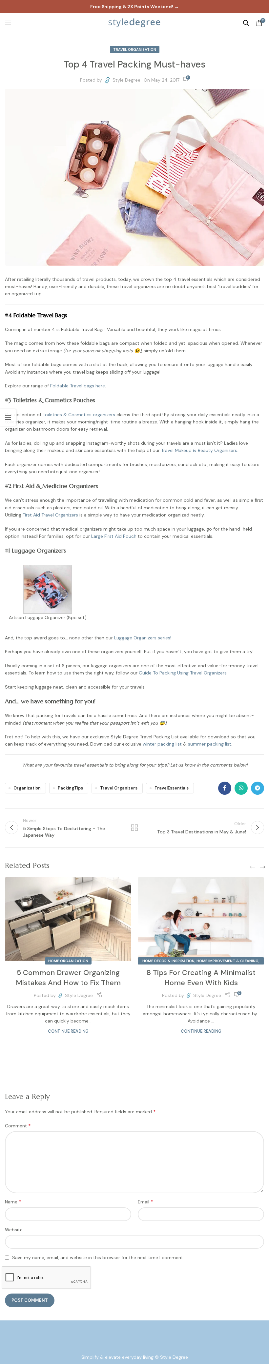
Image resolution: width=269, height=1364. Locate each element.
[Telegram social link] (257, 788)
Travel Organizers (118, 788)
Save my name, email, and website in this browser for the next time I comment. (98, 1257)
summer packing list (209, 744)
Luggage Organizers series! (142, 638)
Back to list (134, 827)
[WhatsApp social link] (241, 788)
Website (14, 1230)
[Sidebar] (8, 417)
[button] (253, 867)
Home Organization (68, 961)
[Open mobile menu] (8, 22)
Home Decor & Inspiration (168, 961)
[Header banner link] (134, 6)
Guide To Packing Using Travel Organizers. (184, 673)
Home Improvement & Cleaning (228, 961)
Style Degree (126, 80)
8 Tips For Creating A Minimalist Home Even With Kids (201, 977)
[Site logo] (134, 23)
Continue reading (68, 1031)
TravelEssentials (172, 788)
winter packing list (162, 744)
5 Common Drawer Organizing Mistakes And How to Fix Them (68, 977)
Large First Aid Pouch (113, 536)
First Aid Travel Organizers (51, 515)
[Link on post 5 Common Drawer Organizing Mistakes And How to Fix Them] (68, 919)
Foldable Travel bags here (77, 386)
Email (145, 1201)
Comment (18, 1125)
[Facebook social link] (224, 788)
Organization (27, 788)
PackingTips (70, 788)
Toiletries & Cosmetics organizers (79, 415)
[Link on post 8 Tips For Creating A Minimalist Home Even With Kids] (201, 919)
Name (13, 1201)
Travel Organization (134, 49)
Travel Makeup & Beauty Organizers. (199, 450)
